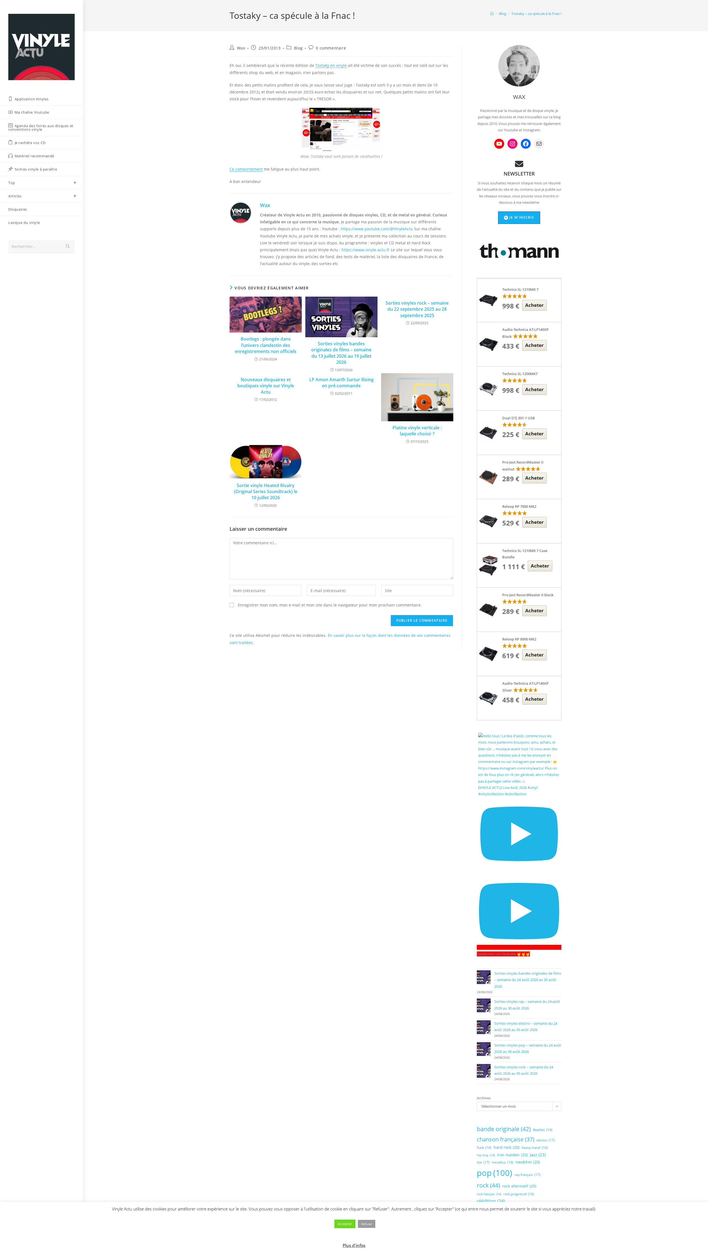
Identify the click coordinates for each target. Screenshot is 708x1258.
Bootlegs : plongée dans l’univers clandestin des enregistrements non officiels (265, 345)
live (483, 1162)
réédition (491, 1201)
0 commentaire (331, 48)
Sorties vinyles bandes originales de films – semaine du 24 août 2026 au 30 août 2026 (527, 980)
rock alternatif (519, 1186)
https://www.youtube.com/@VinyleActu (377, 228)
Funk (484, 1147)
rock (488, 1185)
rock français (489, 1194)
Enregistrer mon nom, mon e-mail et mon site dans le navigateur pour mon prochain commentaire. (330, 605)
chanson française (505, 1139)
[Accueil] (492, 13)
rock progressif (518, 1194)
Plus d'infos (354, 1245)
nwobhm (528, 1162)
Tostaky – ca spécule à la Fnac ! (536, 13)
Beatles (542, 1129)
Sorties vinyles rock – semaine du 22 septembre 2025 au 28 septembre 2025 (417, 309)
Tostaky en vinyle (331, 65)
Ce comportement (246, 169)
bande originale (504, 1129)
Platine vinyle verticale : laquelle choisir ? (417, 431)
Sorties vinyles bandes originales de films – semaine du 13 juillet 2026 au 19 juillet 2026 (341, 353)
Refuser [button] (366, 1224)
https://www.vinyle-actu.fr (366, 249)
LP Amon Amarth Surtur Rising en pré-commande (341, 382)
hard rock (506, 1147)
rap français (527, 1174)
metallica (502, 1162)
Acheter (534, 305)
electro (546, 1140)
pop (494, 1172)
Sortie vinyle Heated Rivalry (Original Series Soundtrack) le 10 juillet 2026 (265, 491)
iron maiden (512, 1154)
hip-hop (486, 1155)
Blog (298, 48)
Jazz (538, 1154)
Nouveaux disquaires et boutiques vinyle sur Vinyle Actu (265, 385)
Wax (241, 48)
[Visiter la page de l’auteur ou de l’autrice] (241, 212)
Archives (484, 1097)
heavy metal (535, 1147)
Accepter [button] (345, 1223)
